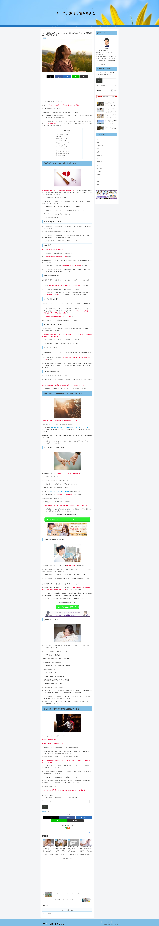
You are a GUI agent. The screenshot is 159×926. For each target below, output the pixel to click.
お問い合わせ (114, 922)
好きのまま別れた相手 (61, 140)
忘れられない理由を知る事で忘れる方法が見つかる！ (67, 157)
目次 (65, 130)
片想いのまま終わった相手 (62, 134)
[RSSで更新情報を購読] (68, 828)
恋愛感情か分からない (61, 155)
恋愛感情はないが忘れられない (63, 153)
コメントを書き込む (67, 910)
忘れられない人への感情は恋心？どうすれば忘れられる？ (68, 149)
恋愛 (44, 811)
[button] (84, 76)
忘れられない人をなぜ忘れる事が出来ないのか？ (66, 132)
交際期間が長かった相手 (61, 138)
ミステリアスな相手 (60, 144)
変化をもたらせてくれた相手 (62, 143)
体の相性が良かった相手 (61, 146)
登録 (45, 806)
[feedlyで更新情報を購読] (66, 828)
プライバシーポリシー (106, 922)
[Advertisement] (67, 91)
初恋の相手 (58, 136)
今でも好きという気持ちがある (63, 151)
